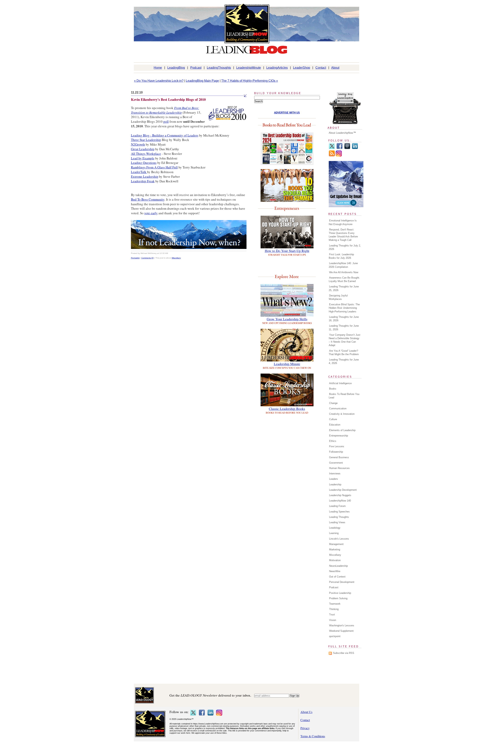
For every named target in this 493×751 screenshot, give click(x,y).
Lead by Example (142, 158)
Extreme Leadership (144, 176)
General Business (339, 457)
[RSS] (331, 156)
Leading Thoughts (339, 517)
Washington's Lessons (341, 625)
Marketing (334, 549)
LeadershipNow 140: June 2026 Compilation (343, 265)
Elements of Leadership (342, 430)
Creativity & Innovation (342, 413)
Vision (332, 620)
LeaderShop (301, 67)
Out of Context (337, 576)
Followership (336, 451)
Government (336, 462)
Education (334, 424)
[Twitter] (331, 148)
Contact (320, 67)
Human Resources (339, 468)
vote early (151, 213)
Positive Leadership (340, 593)
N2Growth (138, 144)
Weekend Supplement (341, 630)
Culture (333, 419)
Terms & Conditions (312, 736)
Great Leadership (142, 149)
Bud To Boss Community (147, 199)
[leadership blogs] (188, 247)
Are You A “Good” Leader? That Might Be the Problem (344, 352)
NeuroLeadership (338, 565)
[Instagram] (338, 156)
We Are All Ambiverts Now (343, 272)
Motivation (335, 560)
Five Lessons (336, 446)
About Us (306, 712)
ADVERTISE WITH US (287, 112)
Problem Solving (338, 598)
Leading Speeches (339, 511)
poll (166, 121)
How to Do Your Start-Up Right (287, 250)
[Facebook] (339, 148)
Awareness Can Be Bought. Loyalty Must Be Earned (344, 279)
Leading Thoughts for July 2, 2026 (345, 247)
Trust (332, 614)
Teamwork (334, 603)
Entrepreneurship (338, 435)
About (335, 67)
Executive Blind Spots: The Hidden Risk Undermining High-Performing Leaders (344, 308)
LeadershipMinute (248, 67)
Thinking (334, 609)
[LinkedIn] (354, 148)
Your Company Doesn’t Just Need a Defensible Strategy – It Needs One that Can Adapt (344, 340)
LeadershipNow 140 (340, 500)
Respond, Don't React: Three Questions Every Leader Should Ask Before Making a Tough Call (343, 235)
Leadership (335, 484)
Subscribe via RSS (343, 653)
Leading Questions (144, 162)
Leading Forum (337, 506)
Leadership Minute (287, 363)
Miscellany (176, 258)
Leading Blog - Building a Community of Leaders (164, 135)
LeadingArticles (277, 67)
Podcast (195, 67)
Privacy (305, 728)
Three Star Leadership (146, 140)
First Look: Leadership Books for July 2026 (341, 256)
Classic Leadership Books (287, 408)
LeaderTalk (139, 172)
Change (333, 403)
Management (336, 544)
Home (158, 67)
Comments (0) (147, 258)
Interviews (334, 473)
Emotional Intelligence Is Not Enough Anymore (343, 222)
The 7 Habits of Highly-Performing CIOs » (249, 80)
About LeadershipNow (341, 132)
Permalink (135, 258)
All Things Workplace (146, 153)
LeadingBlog (176, 67)
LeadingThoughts (219, 67)
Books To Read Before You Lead (344, 396)
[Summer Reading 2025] (287, 201)
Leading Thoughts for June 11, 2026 (344, 327)
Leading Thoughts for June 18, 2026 (344, 318)
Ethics (332, 441)
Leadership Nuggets (340, 495)
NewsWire (334, 571)
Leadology (334, 527)
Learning (334, 533)
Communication (337, 408)
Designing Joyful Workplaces (338, 297)
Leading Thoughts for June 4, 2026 (344, 361)
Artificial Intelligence (340, 383)
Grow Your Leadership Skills (287, 319)
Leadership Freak (143, 181)
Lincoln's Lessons (339, 538)
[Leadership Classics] (287, 405)
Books (332, 388)
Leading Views (337, 522)
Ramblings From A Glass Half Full (154, 167)
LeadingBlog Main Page (202, 80)
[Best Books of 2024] (287, 164)
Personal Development (341, 582)
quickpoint (334, 636)
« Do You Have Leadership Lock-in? (159, 80)
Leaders (333, 478)
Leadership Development (343, 489)
